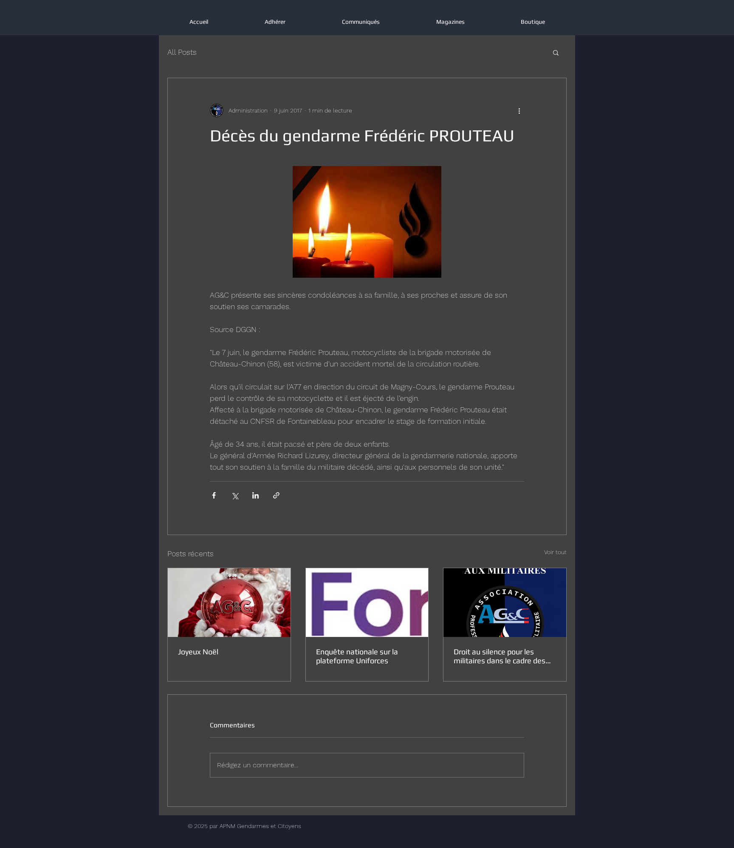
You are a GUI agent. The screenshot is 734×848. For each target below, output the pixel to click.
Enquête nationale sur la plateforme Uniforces (357, 656)
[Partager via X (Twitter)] (235, 495)
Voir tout (555, 552)
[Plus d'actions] (519, 110)
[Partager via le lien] (276, 495)
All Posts (182, 52)
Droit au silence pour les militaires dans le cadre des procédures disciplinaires (499, 656)
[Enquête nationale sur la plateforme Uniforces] (367, 602)
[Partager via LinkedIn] (255, 495)
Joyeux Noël (198, 651)
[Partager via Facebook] (214, 495)
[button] (556, 52)
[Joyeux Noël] (229, 602)
